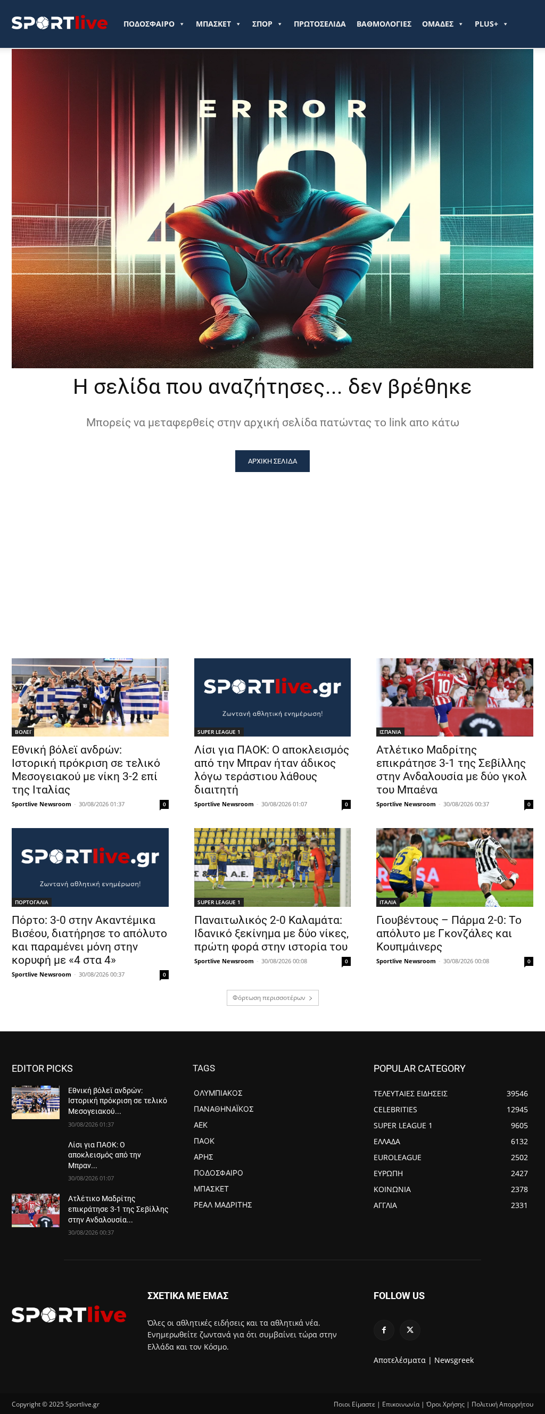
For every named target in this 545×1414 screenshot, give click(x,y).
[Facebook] (384, 1330)
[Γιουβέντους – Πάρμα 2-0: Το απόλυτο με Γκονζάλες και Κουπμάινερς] (454, 867)
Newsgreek (454, 1360)
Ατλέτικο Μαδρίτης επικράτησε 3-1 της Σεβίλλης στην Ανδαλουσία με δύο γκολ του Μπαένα (451, 769)
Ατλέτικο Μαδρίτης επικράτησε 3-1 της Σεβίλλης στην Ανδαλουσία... (118, 1208)
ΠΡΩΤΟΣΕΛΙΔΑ (320, 24)
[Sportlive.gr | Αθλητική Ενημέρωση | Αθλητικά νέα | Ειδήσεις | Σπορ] (69, 1313)
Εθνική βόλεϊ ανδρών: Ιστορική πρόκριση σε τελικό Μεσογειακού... (117, 1100)
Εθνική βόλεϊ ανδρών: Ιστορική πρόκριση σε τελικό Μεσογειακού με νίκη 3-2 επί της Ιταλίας (86, 769)
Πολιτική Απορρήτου (502, 1404)
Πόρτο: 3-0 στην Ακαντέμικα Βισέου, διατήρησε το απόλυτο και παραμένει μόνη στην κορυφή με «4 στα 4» (89, 940)
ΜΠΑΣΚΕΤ (213, 24)
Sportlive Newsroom (41, 804)
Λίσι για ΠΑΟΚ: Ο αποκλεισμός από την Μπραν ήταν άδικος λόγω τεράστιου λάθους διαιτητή (271, 769)
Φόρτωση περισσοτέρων (269, 997)
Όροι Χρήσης (445, 1404)
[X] (410, 1330)
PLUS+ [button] (486, 24)
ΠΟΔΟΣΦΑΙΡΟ (149, 24)
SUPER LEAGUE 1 (219, 731)
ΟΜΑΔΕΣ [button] (437, 24)
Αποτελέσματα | (403, 1360)
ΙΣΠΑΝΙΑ (390, 731)
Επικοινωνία (400, 1404)
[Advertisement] (272, 551)
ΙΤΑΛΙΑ (388, 902)
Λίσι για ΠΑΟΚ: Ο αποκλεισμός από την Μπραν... (104, 1155)
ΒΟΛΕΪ (23, 731)
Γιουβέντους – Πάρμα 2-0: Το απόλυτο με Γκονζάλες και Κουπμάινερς (449, 933)
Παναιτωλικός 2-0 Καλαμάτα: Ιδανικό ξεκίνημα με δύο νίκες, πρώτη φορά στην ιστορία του (271, 933)
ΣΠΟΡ (262, 24)
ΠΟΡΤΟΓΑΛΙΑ (31, 902)
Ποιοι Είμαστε (354, 1404)
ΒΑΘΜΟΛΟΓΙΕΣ (384, 24)
